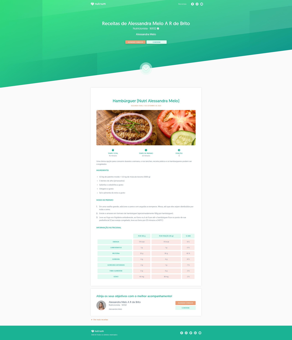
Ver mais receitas (100, 319)
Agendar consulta (135, 42)
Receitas (182, 4)
